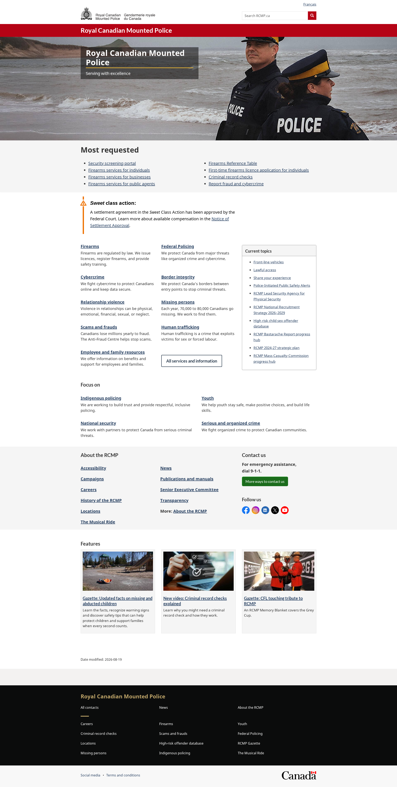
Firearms (90, 246)
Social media (90, 775)
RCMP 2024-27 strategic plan (277, 347)
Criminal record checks (231, 177)
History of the (101, 500)
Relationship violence (102, 302)
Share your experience (272, 277)
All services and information (191, 360)
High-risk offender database (181, 743)
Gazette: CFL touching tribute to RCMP (273, 601)
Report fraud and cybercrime (236, 184)
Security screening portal (112, 163)
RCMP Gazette (249, 743)
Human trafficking (180, 327)
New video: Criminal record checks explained (195, 601)
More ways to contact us (265, 481)
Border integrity (178, 277)
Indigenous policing (101, 398)
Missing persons (178, 302)
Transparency (174, 500)
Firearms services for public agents (121, 184)
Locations (90, 511)
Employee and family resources (113, 352)
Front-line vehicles (269, 261)
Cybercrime (92, 277)
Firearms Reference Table (233, 163)
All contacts (90, 707)
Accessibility (93, 468)
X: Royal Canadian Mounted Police (275, 510)
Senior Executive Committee (189, 489)
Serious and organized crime (231, 423)
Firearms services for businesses (119, 177)
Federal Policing (177, 246)
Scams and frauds (99, 327)
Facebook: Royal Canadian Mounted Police (246, 510)
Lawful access (265, 269)
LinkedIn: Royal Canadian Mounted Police (265, 510)
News (166, 468)
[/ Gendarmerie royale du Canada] (118, 13)
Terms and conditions (123, 775)
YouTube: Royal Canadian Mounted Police (285, 510)
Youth (208, 398)
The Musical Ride (98, 522)
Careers (89, 489)
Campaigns (92, 479)
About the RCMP (250, 707)
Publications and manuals (186, 479)
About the (190, 511)
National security (98, 423)
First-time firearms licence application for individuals (259, 170)
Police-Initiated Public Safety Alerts (282, 285)
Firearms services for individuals (119, 170)
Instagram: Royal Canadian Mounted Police (255, 510)
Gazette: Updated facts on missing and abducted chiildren (117, 601)
